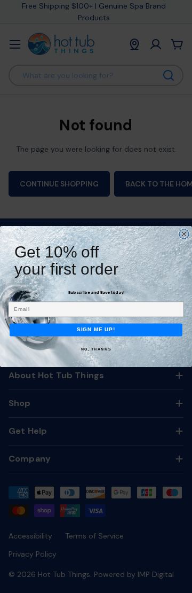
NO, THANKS (96, 349)
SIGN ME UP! (96, 329)
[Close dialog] (184, 234)
